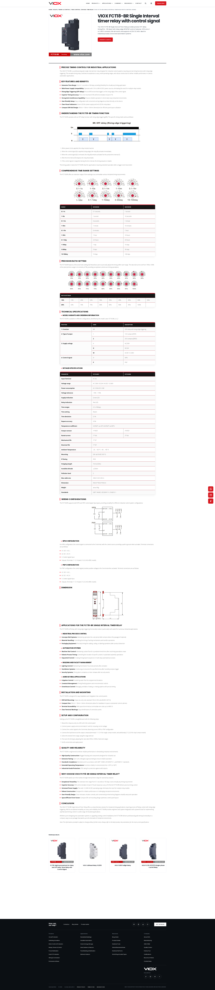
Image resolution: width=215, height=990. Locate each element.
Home (88, 3)
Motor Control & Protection (56, 944)
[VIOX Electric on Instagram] (150, 977)
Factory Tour (147, 951)
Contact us (66, 924)
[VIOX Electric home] (55, 3)
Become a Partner (149, 958)
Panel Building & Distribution (87, 951)
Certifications (147, 954)
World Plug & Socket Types (119, 954)
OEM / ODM (147, 944)
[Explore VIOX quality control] (147, 924)
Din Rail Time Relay (87, 9)
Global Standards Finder (118, 947)
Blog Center (75, 924)
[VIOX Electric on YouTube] (155, 977)
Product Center (116, 940)
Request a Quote (80, 903)
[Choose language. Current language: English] (151, 3)
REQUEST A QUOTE (105, 39)
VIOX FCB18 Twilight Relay (123, 865)
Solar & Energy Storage (86, 944)
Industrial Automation (86, 940)
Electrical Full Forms (117, 951)
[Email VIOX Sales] (210, 495)
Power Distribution (53, 951)
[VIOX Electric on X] (159, 977)
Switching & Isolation (54, 940)
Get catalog (160, 924)
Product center (85, 924)
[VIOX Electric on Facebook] (146, 977)
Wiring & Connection (54, 958)
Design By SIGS (101, 987)
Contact (138, 3)
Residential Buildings (85, 937)
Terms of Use (91, 987)
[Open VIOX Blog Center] (138, 924)
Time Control (75, 9)
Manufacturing (148, 940)
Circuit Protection (53, 937)
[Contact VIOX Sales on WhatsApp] (210, 489)
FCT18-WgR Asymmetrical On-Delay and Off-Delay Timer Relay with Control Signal (62, 867)
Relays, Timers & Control (61, 9)
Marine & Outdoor (85, 954)
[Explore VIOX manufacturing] (143, 924)
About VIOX (147, 937)
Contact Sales (148, 961)
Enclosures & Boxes (54, 961)
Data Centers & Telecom (87, 947)
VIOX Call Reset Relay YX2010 (92, 865)
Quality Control (148, 947)
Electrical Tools (116, 944)
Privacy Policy (81, 987)
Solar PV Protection (54, 954)
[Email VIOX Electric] (134, 924)
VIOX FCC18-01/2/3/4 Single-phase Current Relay (153, 866)
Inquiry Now (160, 3)
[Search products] (145, 3)
